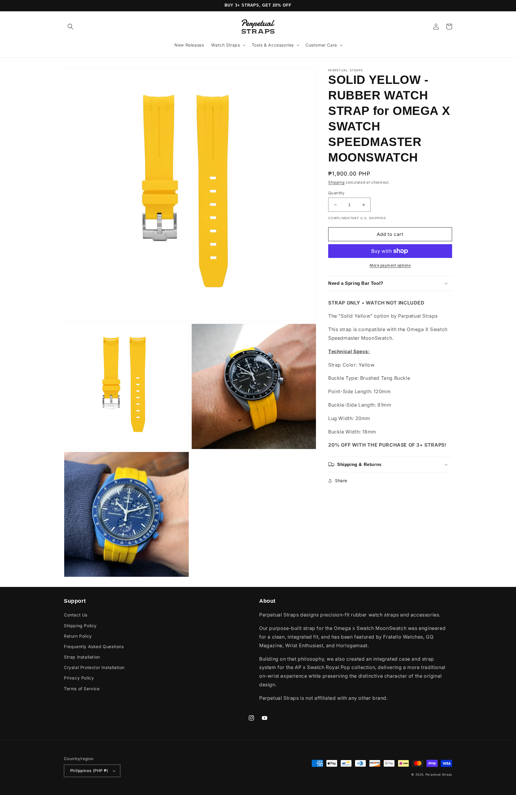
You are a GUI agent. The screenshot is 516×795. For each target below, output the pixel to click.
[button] (70, 26)
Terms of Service (82, 688)
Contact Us (75, 614)
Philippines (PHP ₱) (89, 770)
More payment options (390, 265)
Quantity (336, 192)
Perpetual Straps (439, 774)
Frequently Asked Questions (94, 646)
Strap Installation (82, 656)
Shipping (336, 182)
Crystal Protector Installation (94, 667)
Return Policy (78, 636)
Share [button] (341, 480)
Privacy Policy (79, 677)
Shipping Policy (80, 625)
